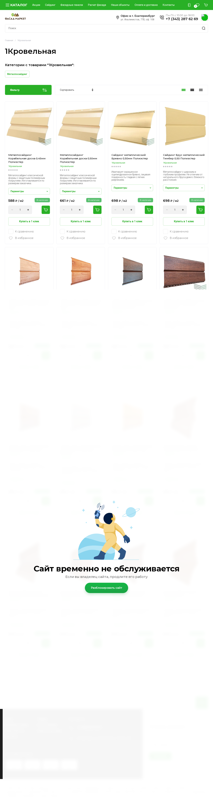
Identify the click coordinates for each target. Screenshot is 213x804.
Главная (9, 40)
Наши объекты (120, 4)
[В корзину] (46, 210)
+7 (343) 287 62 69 (182, 19)
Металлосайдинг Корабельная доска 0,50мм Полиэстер (78, 158)
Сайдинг (50, 4)
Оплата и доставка (146, 4)
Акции (36, 4)
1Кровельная (15, 166)
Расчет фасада (97, 4)
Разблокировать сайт (106, 587)
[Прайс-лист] (200, 89)
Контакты (169, 4)
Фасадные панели (71, 4)
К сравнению (24, 231)
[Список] (192, 89)
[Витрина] (183, 89)
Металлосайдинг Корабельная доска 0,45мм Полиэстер (27, 158)
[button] (16, 5)
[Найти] (204, 28)
